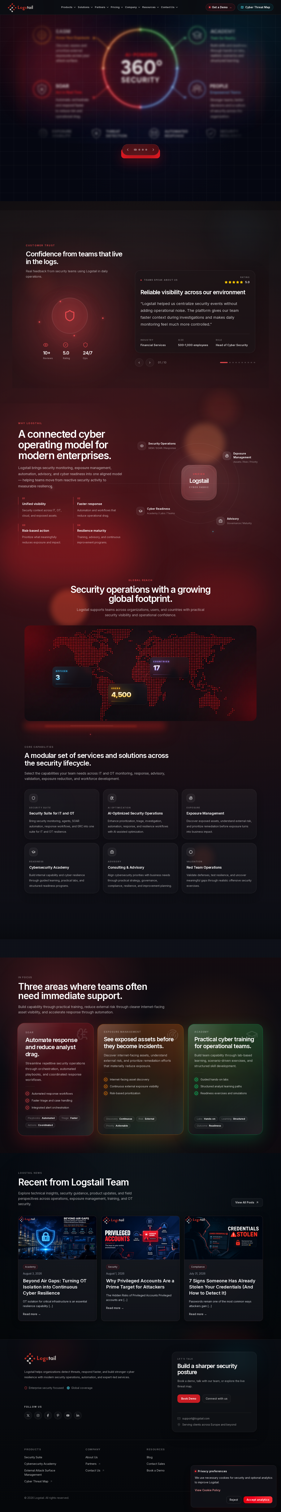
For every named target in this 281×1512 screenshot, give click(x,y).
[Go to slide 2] (139, 150)
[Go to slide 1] (135, 150)
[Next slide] (153, 150)
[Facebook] (48, 1415)
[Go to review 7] (245, 362)
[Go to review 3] (233, 362)
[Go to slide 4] (146, 150)
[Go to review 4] (236, 362)
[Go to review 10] (254, 362)
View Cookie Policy (207, 1490)
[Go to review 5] (239, 362)
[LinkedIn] (78, 1415)
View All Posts (244, 1202)
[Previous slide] (128, 150)
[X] (28, 1415)
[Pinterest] (58, 1415)
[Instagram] (38, 1415)
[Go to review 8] (248, 362)
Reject (234, 1499)
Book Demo (188, 1398)
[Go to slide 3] (142, 150)
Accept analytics (258, 1499)
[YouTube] (68, 1415)
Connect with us (216, 1398)
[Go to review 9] (251, 362)
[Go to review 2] (230, 362)
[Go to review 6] (242, 362)
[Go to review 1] (224, 362)
